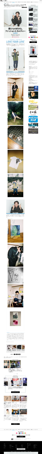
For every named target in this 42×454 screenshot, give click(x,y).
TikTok (30, 37)
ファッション (13, 429)
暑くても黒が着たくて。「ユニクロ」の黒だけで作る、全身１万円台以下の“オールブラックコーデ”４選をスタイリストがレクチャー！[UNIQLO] (35, 10)
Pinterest (34, 37)
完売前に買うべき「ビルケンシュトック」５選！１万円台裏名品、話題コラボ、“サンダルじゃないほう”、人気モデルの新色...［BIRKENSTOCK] (35, 20)
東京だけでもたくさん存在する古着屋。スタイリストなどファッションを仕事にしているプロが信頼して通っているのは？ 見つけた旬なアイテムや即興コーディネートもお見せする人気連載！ (15, 419)
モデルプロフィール (28, 429)
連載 (31, 429)
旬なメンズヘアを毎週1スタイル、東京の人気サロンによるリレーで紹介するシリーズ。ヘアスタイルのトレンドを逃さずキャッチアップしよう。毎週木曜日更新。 (7, 419)
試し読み (34, 56)
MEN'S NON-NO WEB (2, 0)
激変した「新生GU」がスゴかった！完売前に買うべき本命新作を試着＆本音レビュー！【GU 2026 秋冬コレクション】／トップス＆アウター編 (35, 25)
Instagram (29, 37)
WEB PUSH (37, 37)
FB (23, 7)
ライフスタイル (24, 429)
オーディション (7, 429)
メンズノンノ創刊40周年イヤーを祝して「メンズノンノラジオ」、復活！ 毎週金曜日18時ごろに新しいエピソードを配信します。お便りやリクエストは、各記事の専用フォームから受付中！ (15, 406)
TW (22, 7)
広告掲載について (25, 451)
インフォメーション (36, 429)
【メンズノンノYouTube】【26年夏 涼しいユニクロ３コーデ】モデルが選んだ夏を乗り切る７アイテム (15, 388)
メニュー (41, 0)
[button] (9, 351)
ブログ (22, 429)
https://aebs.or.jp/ (25, 439)
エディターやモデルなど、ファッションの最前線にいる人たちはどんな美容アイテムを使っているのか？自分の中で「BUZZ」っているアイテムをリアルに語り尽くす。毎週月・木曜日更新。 (23, 406)
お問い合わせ (22, 451)
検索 (40, 0)
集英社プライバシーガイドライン (18, 451)
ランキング (10, 429)
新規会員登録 (21, 436)
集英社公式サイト (12, 451)
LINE (26, 7)
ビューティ (16, 429)
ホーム (4, 429)
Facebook (33, 37)
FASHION (5, 3)
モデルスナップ (19, 429)
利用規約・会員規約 (29, 451)
